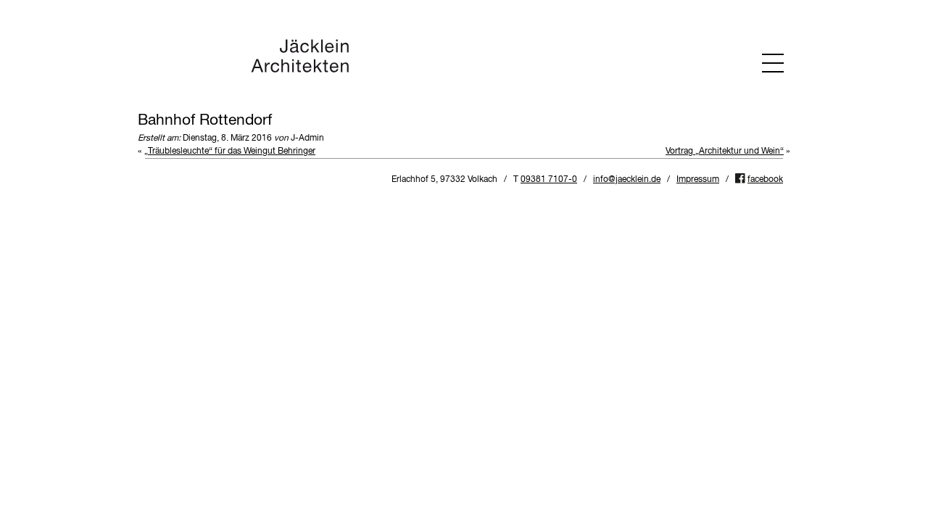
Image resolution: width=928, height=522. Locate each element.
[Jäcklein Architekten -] (300, 70)
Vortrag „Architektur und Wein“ (725, 151)
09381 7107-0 (549, 179)
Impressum (697, 179)
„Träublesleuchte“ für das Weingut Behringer (229, 151)
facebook (765, 179)
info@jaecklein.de (626, 179)
